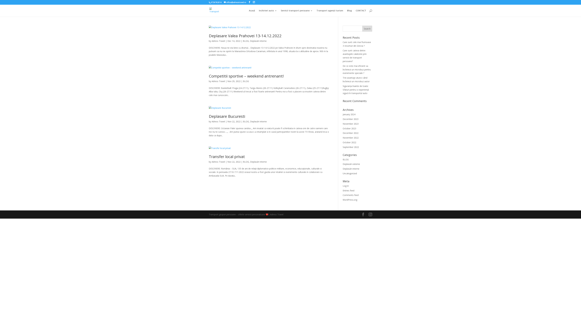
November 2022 (351, 137)
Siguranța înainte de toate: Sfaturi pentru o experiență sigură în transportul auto (356, 90)
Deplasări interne (258, 41)
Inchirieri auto (266, 11)
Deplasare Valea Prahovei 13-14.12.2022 (245, 35)
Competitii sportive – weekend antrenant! (246, 76)
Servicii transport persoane (295, 11)
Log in (346, 185)
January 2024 (349, 114)
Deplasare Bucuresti (227, 116)
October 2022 (349, 142)
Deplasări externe (351, 164)
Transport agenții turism (330, 11)
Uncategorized (350, 173)
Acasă (252, 11)
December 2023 (350, 119)
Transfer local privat (227, 156)
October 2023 (349, 128)
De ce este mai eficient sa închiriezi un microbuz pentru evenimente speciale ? (357, 69)
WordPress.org (350, 199)
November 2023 (351, 123)
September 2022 (351, 147)
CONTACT (361, 11)
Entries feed (348, 190)
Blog (349, 11)
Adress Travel (218, 41)
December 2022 (350, 133)
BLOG (246, 41)
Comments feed (351, 195)
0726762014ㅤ (216, 2)
